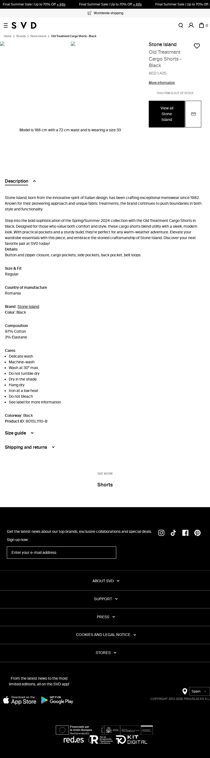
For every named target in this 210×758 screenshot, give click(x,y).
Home (7, 36)
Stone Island (38, 36)
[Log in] (191, 25)
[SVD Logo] (23, 25)
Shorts (105, 485)
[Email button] (193, 114)
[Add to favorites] (196, 45)
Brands (21, 36)
